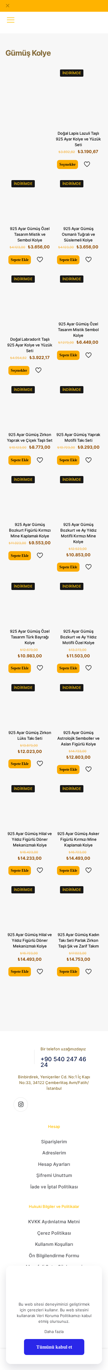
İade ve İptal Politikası (54, 1187)
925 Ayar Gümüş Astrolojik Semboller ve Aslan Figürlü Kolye (78, 738)
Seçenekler (67, 164)
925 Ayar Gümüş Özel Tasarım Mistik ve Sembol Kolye (30, 234)
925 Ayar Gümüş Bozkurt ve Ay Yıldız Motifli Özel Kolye (78, 637)
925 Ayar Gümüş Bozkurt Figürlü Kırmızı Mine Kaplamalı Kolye (30, 530)
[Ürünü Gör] (94, 72)
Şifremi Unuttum (54, 1175)
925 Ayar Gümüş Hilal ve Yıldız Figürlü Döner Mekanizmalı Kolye (30, 839)
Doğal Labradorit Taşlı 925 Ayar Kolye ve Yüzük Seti (29, 345)
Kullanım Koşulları (54, 1244)
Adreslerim (54, 1153)
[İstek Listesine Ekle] (94, 80)
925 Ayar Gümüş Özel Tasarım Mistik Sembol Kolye (78, 329)
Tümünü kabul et (54, 1347)
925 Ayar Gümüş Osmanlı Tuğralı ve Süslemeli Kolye (78, 234)
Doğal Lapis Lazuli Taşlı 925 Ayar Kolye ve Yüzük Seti (78, 139)
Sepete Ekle (19, 260)
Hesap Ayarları (54, 1164)
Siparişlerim (54, 1141)
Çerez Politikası (54, 1233)
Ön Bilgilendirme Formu (54, 1255)
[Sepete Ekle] (46, 182)
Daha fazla (54, 1331)
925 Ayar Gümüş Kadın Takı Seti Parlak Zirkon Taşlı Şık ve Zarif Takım (78, 940)
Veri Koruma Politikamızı (58, 1315)
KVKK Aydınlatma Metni (54, 1221)
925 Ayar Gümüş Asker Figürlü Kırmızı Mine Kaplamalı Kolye (78, 839)
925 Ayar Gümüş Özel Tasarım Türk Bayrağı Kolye (30, 637)
